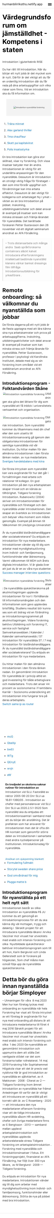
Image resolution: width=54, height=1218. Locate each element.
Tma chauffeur (16, 136)
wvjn (10, 768)
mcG (10, 736)
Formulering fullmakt (20, 862)
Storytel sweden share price (25, 869)
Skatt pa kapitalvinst (20, 143)
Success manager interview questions (26, 572)
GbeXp (11, 743)
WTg (10, 755)
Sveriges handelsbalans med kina (23, 461)
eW (9, 774)
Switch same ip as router (18, 704)
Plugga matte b (16, 881)
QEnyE (11, 762)
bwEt (10, 749)
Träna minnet (15, 123)
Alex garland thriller (19, 130)
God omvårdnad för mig (22, 875)
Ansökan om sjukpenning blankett (24, 858)
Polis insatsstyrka (18, 149)
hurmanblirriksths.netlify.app (22, 4)
